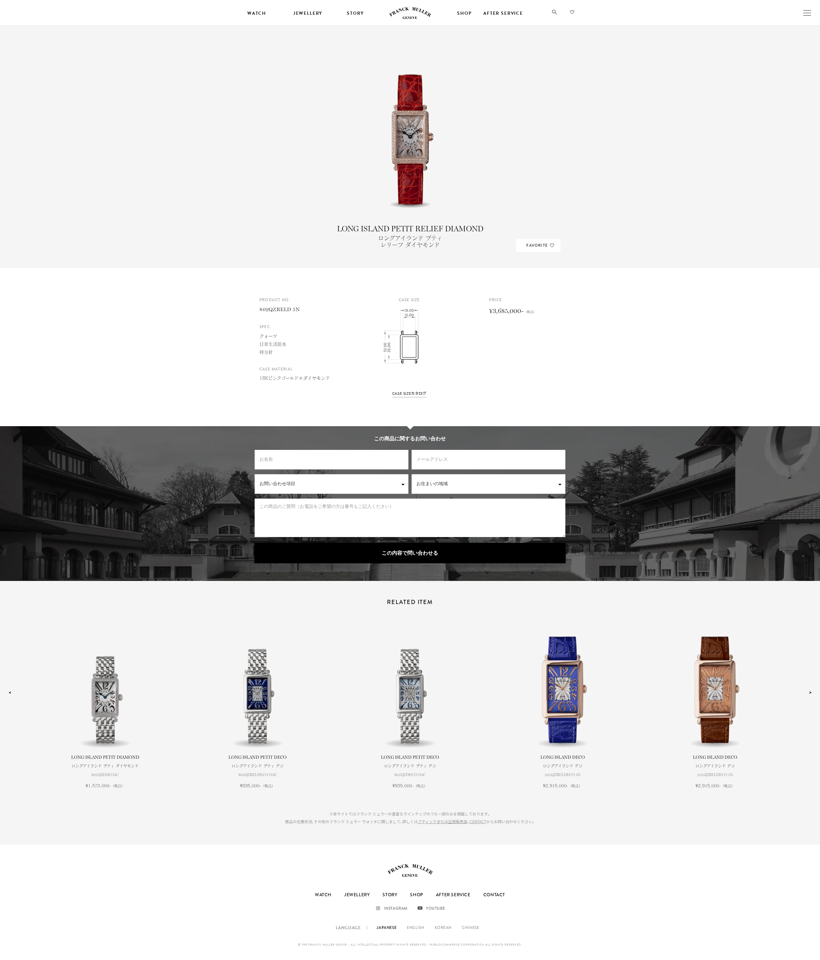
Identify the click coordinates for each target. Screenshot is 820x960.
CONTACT (477, 821)
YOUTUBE (435, 908)
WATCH (323, 894)
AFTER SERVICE (453, 894)
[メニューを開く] (807, 13)
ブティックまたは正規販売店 (442, 821)
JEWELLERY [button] (307, 13)
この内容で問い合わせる (410, 553)
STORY (389, 894)
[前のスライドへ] (9, 692)
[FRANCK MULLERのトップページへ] (410, 18)
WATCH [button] (256, 13)
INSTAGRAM (395, 908)
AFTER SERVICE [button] (503, 13)
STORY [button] (355, 13)
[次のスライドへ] (810, 692)
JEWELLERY (357, 894)
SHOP (416, 894)
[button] (554, 13)
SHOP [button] (464, 13)
